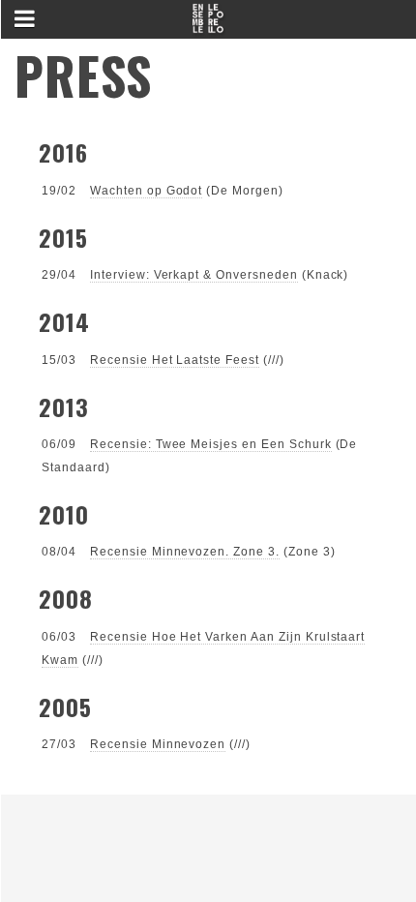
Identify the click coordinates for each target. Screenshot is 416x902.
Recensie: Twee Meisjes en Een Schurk (211, 444)
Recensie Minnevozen (157, 744)
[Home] (208, 25)
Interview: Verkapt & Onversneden (194, 275)
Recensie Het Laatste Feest (174, 360)
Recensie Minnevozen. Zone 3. (185, 551)
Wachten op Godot (146, 190)
